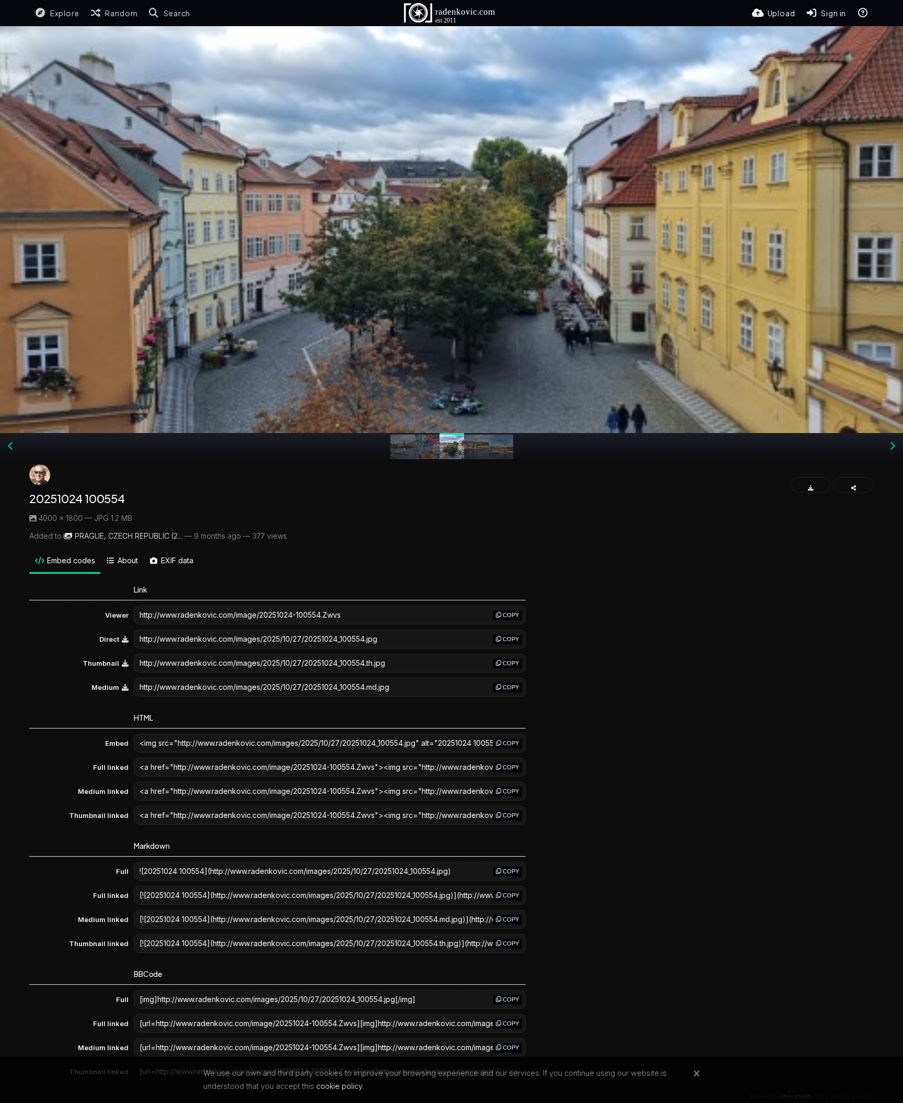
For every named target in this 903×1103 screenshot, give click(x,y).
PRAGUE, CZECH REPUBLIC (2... (128, 535)
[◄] (10, 446)
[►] (892, 446)
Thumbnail (101, 663)
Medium (105, 687)
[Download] (811, 485)
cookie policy (339, 1086)
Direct (109, 639)
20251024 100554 (77, 498)
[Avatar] (39, 474)
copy (510, 615)
